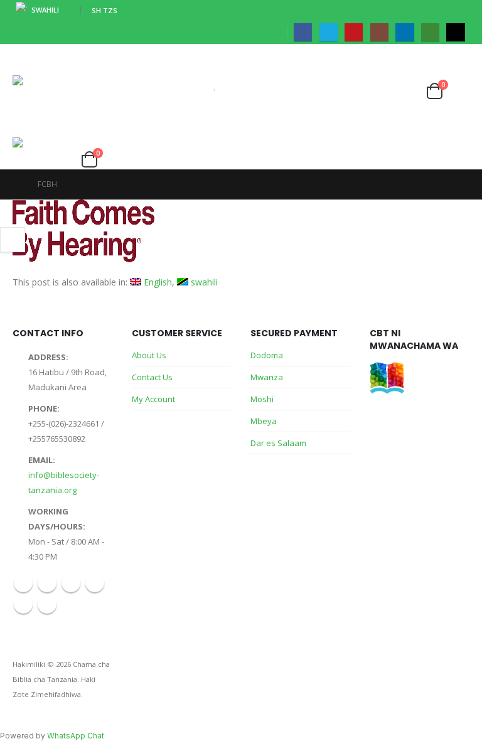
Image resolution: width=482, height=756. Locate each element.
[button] (24, 59)
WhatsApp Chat (75, 735)
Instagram (94, 582)
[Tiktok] (455, 32)
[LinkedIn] (404, 32)
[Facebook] (303, 32)
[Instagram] (379, 32)
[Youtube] (354, 32)
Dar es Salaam (278, 443)
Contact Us (152, 377)
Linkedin (23, 604)
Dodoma (266, 355)
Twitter (47, 582)
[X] (328, 32)
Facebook (23, 582)
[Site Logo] (47, 106)
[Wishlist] (410, 88)
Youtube (71, 582)
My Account (153, 399)
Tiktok (47, 604)
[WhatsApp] (430, 32)
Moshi (262, 399)
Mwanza (266, 377)
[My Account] (387, 88)
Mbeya (263, 421)
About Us (149, 355)
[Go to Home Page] (16, 184)
